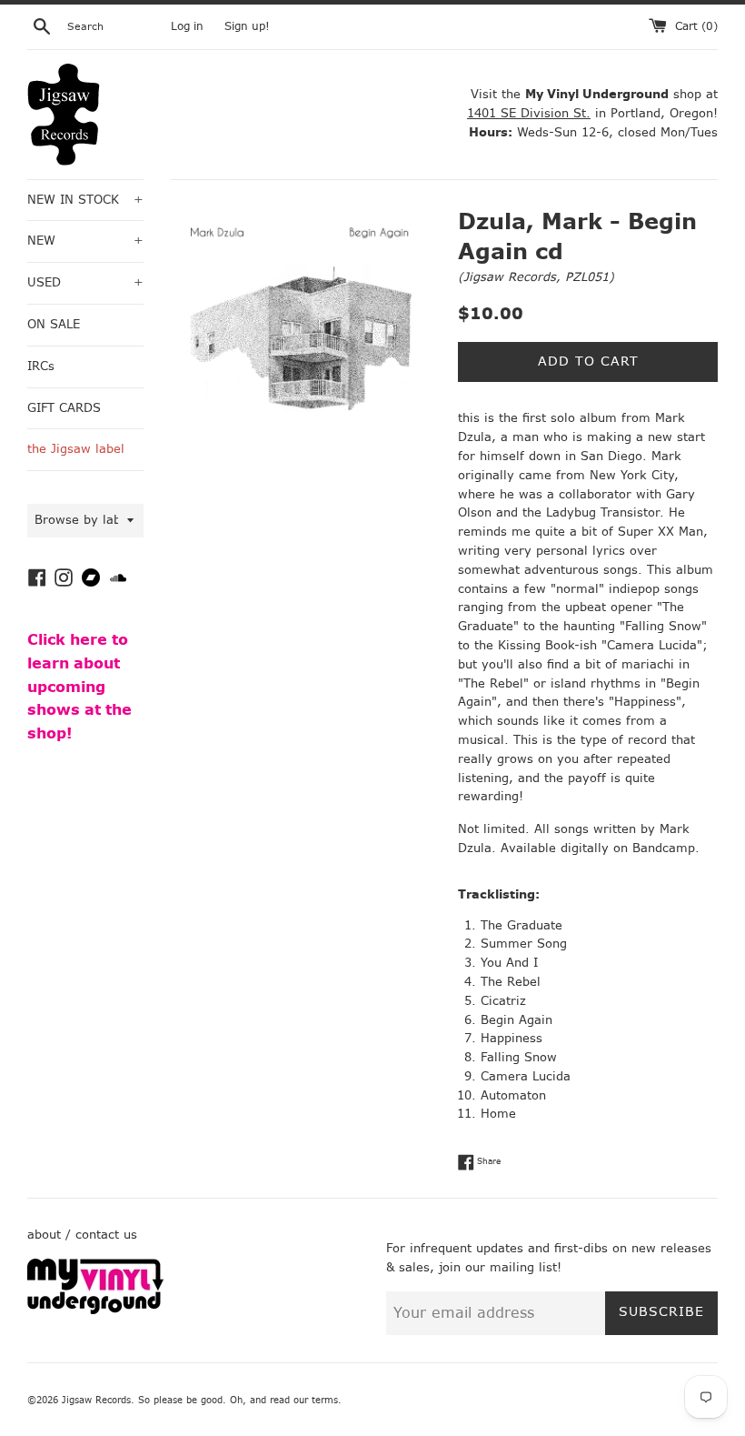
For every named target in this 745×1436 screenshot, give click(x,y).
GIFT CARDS (64, 408)
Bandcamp (663, 848)
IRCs (41, 366)
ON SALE (53, 324)
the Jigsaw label (75, 449)
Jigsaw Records (509, 277)
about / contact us (82, 1234)
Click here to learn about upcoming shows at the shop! (79, 686)
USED (85, 282)
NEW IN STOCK (85, 199)
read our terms (304, 1400)
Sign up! (247, 26)
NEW (85, 240)
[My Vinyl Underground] (95, 1310)
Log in (187, 26)
